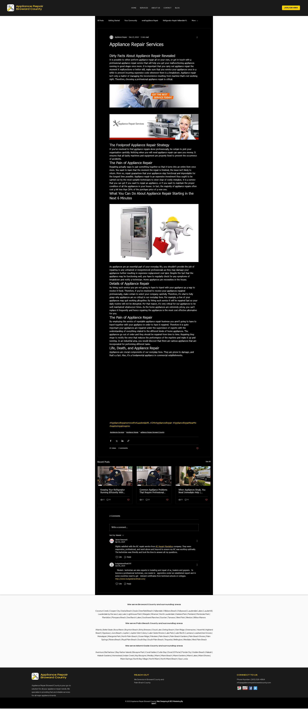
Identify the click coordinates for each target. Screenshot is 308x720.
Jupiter (126, 633)
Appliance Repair (132, 432)
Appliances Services (117, 432)
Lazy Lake (122, 614)
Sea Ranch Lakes (134, 617)
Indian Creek (128, 655)
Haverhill (200, 629)
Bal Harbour (110, 652)
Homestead (117, 655)
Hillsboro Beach (170, 611)
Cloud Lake (156, 629)
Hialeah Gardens (104, 655)
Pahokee (154, 636)
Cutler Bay (162, 652)
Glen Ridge (179, 629)
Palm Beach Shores (197, 636)
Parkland (192, 614)
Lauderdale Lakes (195, 611)
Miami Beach (166, 655)
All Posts (100, 21)
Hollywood (182, 611)
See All (208, 462)
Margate (146, 614)
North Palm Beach (129, 636)
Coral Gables (150, 652)
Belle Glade (108, 629)
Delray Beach (168, 629)
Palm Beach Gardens (179, 636)
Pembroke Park (203, 614)
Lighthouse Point (134, 614)
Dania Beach (126, 611)
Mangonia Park (114, 636)
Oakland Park (181, 614)
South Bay (142, 639)
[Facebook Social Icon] (250, 688)
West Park (180, 617)
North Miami (154, 659)
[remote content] (154, 391)
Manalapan (102, 636)
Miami (157, 655)
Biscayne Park (138, 652)
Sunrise (163, 617)
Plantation (106, 617)
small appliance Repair (150, 21)
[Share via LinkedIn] (122, 441)
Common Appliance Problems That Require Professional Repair (153, 491)
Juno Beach (116, 633)
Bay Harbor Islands (123, 652)
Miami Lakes (192, 655)
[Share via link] (128, 441)
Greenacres (191, 629)
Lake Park (169, 633)
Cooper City (114, 611)
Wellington (178, 639)
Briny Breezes (145, 629)
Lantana (189, 633)
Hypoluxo (106, 633)
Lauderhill (208, 611)
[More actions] (197, 37)
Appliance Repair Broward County (29, 7)
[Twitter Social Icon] (255, 688)
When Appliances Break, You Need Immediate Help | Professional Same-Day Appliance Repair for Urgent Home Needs (192, 491)
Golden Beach (198, 652)
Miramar (155, 614)
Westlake (187, 639)
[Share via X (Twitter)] (116, 441)
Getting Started (114, 21)
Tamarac (172, 617)
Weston (189, 617)
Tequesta (168, 639)
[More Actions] (197, 541)
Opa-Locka (183, 659)
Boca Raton (119, 629)
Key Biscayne (140, 655)
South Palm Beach (155, 639)
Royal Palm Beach (129, 639)
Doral (170, 652)
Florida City (186, 652)
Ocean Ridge (143, 636)
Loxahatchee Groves (203, 633)
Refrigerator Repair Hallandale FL (175, 21)
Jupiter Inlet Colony (138, 633)
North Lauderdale (166, 614)
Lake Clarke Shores (156, 633)
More (194, 21)
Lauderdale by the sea (107, 614)
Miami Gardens (179, 655)
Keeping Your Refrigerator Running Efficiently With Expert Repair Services (112, 491)
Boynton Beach (131, 629)
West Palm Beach (199, 639)
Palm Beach (164, 636)
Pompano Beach (119, 617)
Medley (150, 655)
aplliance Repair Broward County (152, 432)
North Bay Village (140, 659)
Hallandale (158, 611)
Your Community (131, 21)
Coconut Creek (102, 611)
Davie (135, 611)
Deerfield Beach (146, 611)
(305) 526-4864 (258, 679)
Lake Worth (180, 633)
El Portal (177, 652)
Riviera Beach (114, 639)
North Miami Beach (169, 659)
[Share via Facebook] (110, 441)
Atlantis (99, 629)
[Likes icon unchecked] (116, 557)
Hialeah (209, 652)
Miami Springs (126, 659)
